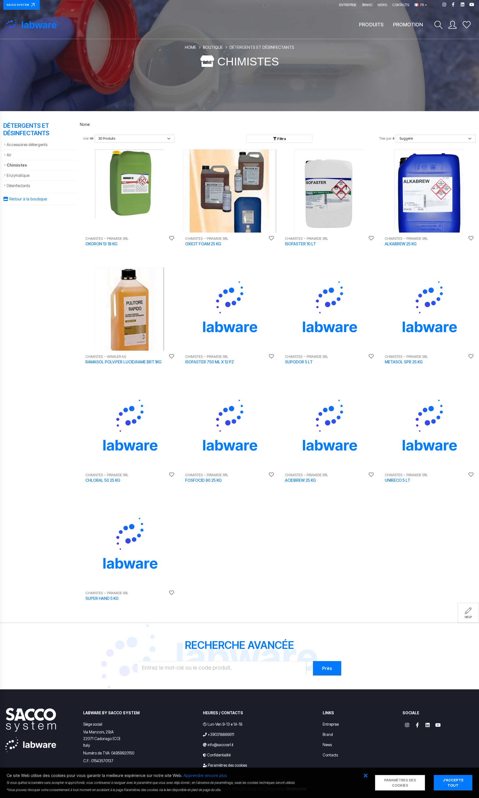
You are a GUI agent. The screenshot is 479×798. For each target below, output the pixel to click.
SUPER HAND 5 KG (102, 598)
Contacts (400, 5)
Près (327, 668)
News (382, 5)
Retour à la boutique (27, 199)
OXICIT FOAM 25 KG (203, 243)
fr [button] (421, 5)
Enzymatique (18, 175)
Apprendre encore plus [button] (205, 775)
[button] (365, 775)
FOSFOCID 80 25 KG (203, 480)
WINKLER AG (116, 357)
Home (190, 47)
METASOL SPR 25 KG (404, 362)
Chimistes (17, 165)
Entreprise (347, 5)
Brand (367, 5)
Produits (371, 24)
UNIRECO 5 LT (397, 480)
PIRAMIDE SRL (117, 238)
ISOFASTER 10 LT (300, 243)
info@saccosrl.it (220, 745)
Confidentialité (219, 755)
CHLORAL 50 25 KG (102, 480)
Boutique (213, 47)
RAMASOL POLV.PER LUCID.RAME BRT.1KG (123, 362)
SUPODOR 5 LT (299, 362)
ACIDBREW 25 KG (300, 480)
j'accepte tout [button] (453, 782)
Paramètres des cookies (227, 765)
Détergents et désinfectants (262, 47)
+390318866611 (221, 734)
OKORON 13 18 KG (101, 243)
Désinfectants (18, 185)
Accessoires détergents (27, 144)
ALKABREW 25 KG (401, 243)
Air (9, 154)
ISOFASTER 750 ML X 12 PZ (209, 362)
